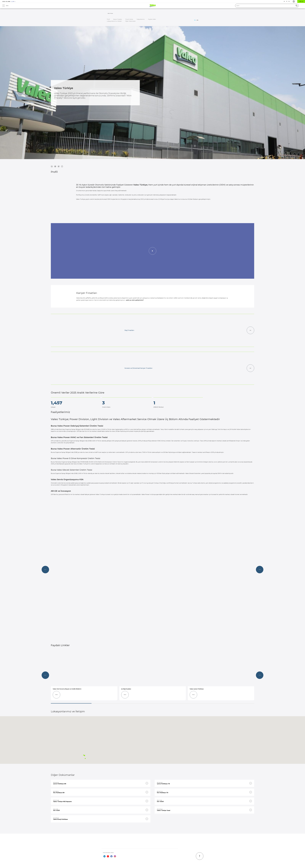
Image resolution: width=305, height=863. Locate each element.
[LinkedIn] (104, 857)
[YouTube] (108, 857)
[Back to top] (199, 856)
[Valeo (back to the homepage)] (152, 5)
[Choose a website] (294, 1)
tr (194, 20)
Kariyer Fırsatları (117, 19)
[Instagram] (115, 857)
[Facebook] (111, 857)
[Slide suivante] (259, 569)
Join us (301, 1)
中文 (289, 1)
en (284, 1)
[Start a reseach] (296, 5)
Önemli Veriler (129, 19)
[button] (84, 755)
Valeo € (8, 1)
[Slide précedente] (45, 569)
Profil (108, 19)
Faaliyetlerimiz (141, 19)
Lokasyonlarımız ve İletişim (114, 21)
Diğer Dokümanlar (130, 21)
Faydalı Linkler (152, 19)
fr (286, 1)
